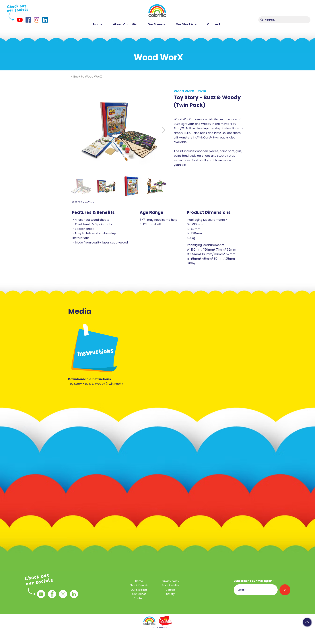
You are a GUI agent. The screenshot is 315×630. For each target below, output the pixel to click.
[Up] (307, 622)
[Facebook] (28, 20)
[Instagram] (36, 20)
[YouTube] (20, 20)
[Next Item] (163, 130)
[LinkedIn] (45, 20)
